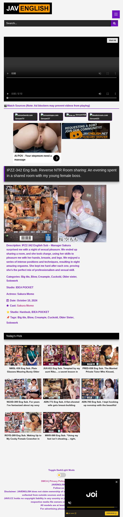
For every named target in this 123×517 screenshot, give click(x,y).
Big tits (22, 317)
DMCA (44, 481)
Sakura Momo (25, 305)
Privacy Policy (57, 481)
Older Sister (66, 317)
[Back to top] (113, 507)
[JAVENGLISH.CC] (61, 9)
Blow (30, 317)
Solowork (12, 322)
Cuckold (53, 317)
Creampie (40, 317)
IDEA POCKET (40, 312)
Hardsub (25, 312)
